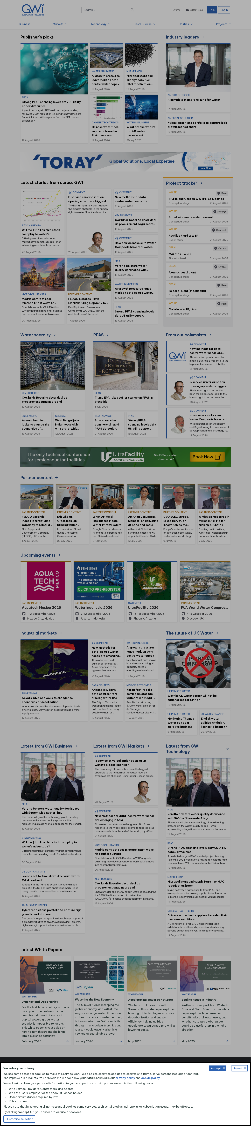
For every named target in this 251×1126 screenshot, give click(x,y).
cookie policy (150, 1078)
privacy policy (125, 1078)
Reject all (239, 1068)
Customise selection (19, 1119)
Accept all (218, 1068)
